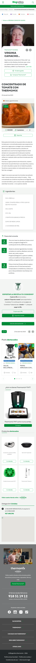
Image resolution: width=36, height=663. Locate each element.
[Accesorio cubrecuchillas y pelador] (9, 444)
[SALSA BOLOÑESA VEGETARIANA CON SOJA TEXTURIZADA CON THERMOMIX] (10, 352)
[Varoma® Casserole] (26, 444)
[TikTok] (27, 612)
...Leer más (28, 66)
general (11, 9)
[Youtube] (15, 612)
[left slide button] (3, 378)
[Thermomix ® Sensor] (26, 473)
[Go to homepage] (18, 2)
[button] (33, 2)
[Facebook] (9, 612)
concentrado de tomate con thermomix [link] (24, 9)
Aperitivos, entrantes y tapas (28, 360)
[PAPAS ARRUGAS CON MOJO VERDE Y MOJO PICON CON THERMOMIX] (26, 352)
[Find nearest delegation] (3, 2)
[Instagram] (21, 612)
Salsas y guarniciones (9, 360)
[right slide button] (32, 378)
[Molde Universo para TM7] (9, 473)
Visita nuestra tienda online (17, 6)
